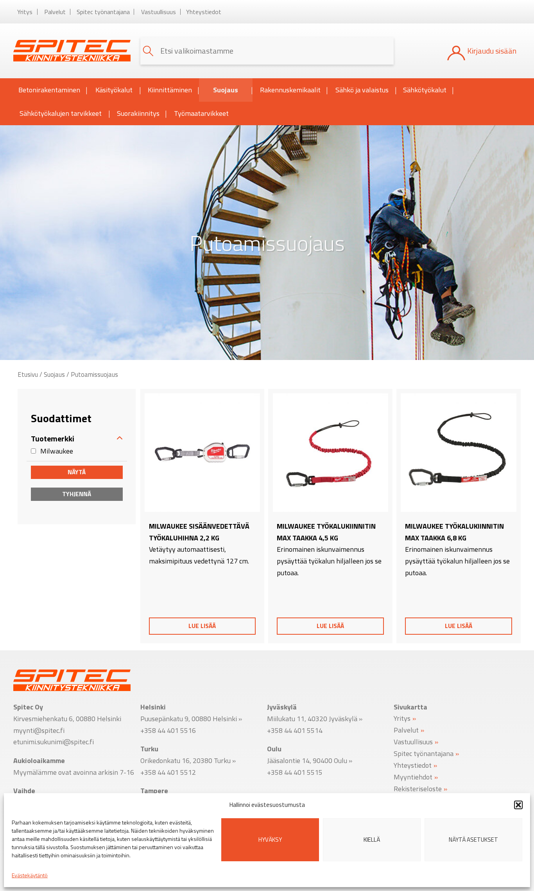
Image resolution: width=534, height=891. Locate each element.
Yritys (24, 11)
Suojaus (225, 90)
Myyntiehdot (413, 776)
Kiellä (372, 839)
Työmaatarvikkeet (201, 113)
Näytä (77, 472)
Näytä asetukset (473, 839)
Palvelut (55, 11)
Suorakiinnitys (138, 113)
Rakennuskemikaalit (290, 90)
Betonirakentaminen (49, 90)
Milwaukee (56, 450)
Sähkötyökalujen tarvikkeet (61, 113)
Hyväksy (270, 839)
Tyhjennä (76, 494)
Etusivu (28, 374)
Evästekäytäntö (30, 875)
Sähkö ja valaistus (362, 90)
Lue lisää (202, 625)
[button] (518, 805)
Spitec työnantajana (103, 11)
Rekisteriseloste (418, 788)
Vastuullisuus (158, 11)
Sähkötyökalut (424, 90)
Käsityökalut (114, 90)
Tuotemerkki (52, 439)
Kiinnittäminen (170, 90)
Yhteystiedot (203, 11)
